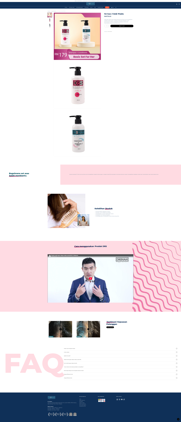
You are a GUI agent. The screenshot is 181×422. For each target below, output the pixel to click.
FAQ (80, 399)
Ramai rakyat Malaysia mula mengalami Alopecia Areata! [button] (74, 370)
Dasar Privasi (81, 402)
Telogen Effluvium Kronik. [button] (68, 374)
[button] (110, 327)
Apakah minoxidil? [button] (67, 355)
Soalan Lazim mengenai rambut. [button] (69, 348)
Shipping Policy (82, 406)
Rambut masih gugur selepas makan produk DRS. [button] (72, 359)
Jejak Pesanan (82, 400)
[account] (176, 4)
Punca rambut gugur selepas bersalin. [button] (70, 363)
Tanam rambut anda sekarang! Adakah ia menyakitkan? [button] (73, 366)
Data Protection (82, 403)
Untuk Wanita (53, 11)
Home (49, 11)
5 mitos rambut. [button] (66, 352)
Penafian (81, 401)
